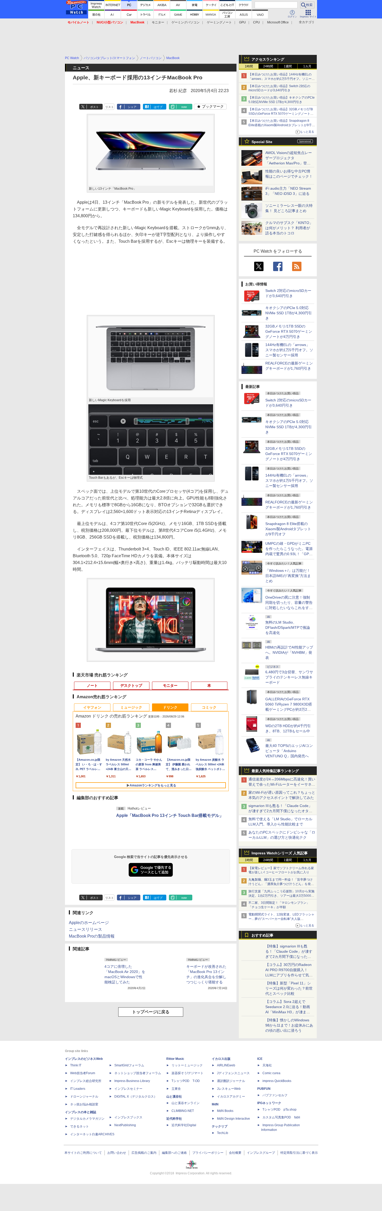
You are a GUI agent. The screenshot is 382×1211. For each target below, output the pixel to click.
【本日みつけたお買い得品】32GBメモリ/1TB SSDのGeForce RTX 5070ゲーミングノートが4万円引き (281, 113)
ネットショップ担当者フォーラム (137, 1073)
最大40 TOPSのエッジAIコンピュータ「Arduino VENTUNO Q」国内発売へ (289, 751)
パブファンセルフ (274, 1095)
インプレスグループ (261, 1153)
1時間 (249, 66)
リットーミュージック (187, 1065)
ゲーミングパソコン (186, 22)
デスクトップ (131, 685)
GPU (242, 22)
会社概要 (235, 1153)
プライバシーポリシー (207, 1153)
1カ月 (307, 66)
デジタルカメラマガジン (87, 1118)
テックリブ (219, 1126)
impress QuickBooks (276, 1081)
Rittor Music (175, 1059)
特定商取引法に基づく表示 (299, 1153)
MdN (215, 1104)
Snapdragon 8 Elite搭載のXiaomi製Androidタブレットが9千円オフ (288, 529)
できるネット (79, 1126)
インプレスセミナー (128, 1089)
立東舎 (176, 1089)
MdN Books (225, 1111)
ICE (259, 1059)
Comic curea (271, 1073)
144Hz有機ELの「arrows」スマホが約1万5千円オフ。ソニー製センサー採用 (289, 350)
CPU (256, 22)
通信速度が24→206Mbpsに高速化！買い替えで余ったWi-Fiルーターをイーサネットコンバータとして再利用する (281, 784)
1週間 (288, 66)
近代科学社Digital (184, 1125)
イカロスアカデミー (231, 1096)
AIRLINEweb (226, 1065)
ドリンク (170, 707)
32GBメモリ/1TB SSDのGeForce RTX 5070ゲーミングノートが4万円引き (288, 331)
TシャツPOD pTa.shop (279, 1109)
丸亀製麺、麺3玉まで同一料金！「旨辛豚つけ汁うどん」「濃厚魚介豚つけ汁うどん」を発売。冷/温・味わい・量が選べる (280, 884)
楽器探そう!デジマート (187, 1073)
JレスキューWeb (229, 1089)
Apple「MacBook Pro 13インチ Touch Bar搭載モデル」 (169, 815)
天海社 (267, 1065)
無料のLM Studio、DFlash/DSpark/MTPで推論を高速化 (287, 627)
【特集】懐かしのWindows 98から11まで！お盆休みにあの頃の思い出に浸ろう (289, 1025)
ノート (92, 685)
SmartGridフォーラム (129, 1065)
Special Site (262, 142)
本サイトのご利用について (83, 1153)
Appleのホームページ (89, 922)
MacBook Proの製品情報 (92, 936)
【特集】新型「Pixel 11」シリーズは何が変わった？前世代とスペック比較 (289, 988)
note (184, 106)
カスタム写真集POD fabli (281, 1117)
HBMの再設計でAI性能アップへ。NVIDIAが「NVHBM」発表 (289, 652)
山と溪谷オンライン (186, 1103)
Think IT (75, 1065)
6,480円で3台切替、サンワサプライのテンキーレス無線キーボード (289, 677)
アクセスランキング (268, 59)
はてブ (158, 106)
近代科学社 (174, 1118)
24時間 (268, 66)
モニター (158, 22)
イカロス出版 (221, 1059)
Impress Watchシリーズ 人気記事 (280, 853)
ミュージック (131, 707)
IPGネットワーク (269, 1103)
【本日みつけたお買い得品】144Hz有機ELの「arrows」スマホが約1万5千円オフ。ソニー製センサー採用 (281, 79)
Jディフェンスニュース (233, 1073)
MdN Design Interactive (233, 1118)
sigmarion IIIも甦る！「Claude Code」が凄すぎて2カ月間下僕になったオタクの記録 (280, 811)
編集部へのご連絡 (174, 1153)
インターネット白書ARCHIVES (92, 1134)
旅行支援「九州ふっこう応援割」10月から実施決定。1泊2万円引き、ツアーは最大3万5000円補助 (281, 895)
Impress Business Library (132, 1081)
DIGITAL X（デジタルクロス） (135, 1096)
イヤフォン (92, 707)
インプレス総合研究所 (85, 1081)
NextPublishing (125, 1125)
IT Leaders (77, 1089)
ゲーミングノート (219, 22)
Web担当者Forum (82, 1073)
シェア (132, 106)
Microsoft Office (278, 22)
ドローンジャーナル (84, 1096)
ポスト (94, 106)
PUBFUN (264, 1089)
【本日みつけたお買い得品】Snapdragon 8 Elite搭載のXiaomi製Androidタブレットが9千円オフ (281, 125)
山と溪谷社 (174, 1096)
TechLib (222, 1133)
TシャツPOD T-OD (186, 1081)
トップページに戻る (150, 1012)
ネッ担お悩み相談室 (84, 1104)
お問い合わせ (116, 1153)
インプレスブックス (128, 1117)
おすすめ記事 (262, 935)
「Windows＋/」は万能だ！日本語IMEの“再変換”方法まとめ (288, 575)
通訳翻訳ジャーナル (231, 1081)
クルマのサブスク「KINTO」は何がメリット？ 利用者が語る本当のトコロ (289, 228)
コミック (209, 707)
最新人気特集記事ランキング (275, 771)
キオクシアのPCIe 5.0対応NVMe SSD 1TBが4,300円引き (288, 313)
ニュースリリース (85, 929)
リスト (109, 106)
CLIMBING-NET (183, 1111)
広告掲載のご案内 (143, 1153)
